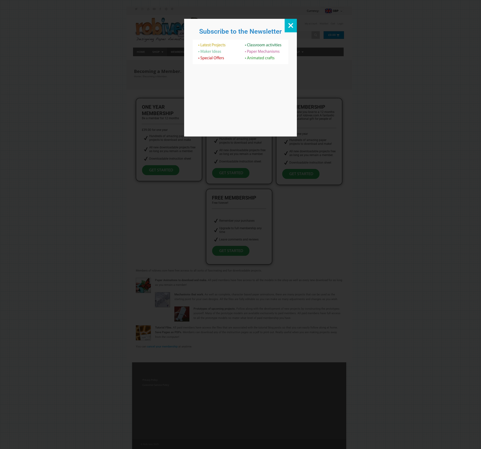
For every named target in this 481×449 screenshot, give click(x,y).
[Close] (291, 25)
